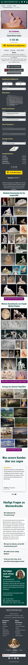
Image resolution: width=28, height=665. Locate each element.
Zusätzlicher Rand (5, 87)
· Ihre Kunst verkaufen (20, 626)
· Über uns (4, 635)
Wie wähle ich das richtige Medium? (11, 553)
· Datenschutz (5, 630)
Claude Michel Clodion (8, 7)
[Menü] (1, 2)
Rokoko (14, 6)
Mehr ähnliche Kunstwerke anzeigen (14, 298)
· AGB (3, 628)
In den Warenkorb (15, 172)
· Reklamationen (5, 633)
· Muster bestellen (19, 635)
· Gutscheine (17, 633)
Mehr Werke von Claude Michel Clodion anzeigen (14, 381)
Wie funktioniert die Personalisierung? (9, 514)
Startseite (3, 6)
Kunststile (9, 6)
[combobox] (14, 89)
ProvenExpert (12, 487)
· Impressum (5, 626)
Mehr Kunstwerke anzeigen (14, 449)
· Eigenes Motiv (18, 624)
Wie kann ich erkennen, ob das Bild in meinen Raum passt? (14, 545)
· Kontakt (4, 624)
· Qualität (17, 628)
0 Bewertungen (17, 73)
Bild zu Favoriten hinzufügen (15, 70)
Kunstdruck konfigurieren (15, 46)
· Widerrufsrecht (5, 632)
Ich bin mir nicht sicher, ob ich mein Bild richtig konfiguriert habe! (14, 560)
